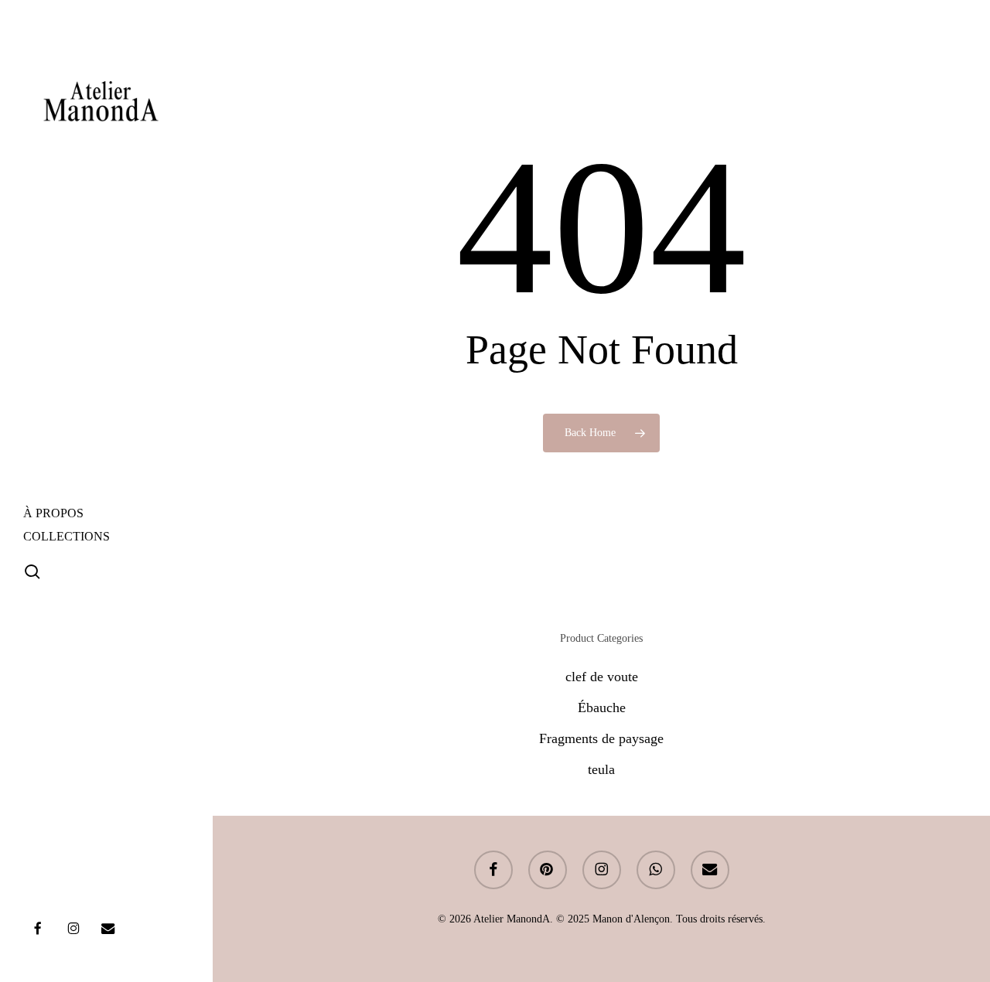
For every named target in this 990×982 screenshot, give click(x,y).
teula (601, 769)
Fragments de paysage (601, 738)
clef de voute (601, 676)
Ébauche (602, 707)
